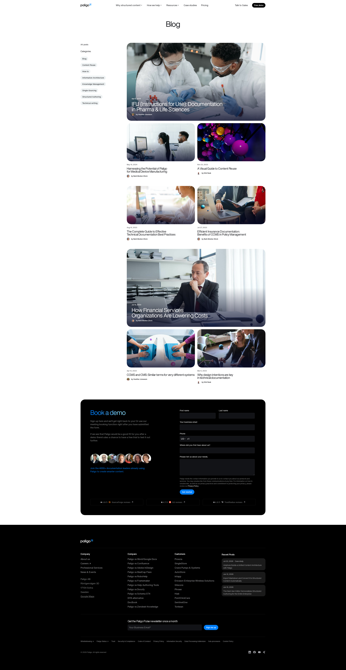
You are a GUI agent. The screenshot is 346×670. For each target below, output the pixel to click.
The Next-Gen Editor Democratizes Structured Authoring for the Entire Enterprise (242, 592)
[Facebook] (254, 652)
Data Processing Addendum (195, 641)
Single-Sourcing (89, 90)
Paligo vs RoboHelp (137, 576)
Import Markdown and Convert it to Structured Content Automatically (242, 579)
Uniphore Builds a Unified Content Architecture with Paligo (242, 566)
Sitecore (179, 585)
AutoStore (180, 572)
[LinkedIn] (249, 652)
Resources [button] (171, 5)
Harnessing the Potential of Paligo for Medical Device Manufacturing (147, 170)
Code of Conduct (144, 641)
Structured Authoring (91, 96)
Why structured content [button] (128, 5)
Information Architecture (93, 77)
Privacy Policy (193, 486)
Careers (85, 563)
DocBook (132, 602)
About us (85, 559)
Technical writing (89, 103)
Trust (113, 641)
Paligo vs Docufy (136, 589)
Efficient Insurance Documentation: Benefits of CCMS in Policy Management (221, 233)
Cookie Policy (228, 641)
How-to (85, 71)
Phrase (178, 589)
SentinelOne (181, 602)
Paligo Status (102, 641)
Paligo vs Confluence (138, 563)
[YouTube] (259, 652)
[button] (161, 142)
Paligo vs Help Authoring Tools (143, 585)
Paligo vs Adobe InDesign (140, 567)
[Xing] (264, 652)
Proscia (178, 559)
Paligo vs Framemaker (139, 580)
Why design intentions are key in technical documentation (215, 376)
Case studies (190, 5)
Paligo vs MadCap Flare (140, 572)
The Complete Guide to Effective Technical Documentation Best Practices (151, 233)
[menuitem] (129, 5)
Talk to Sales (241, 5)
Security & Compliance (126, 641)
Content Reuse (88, 65)
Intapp (178, 576)
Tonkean (179, 606)
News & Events (88, 572)
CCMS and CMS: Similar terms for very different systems (160, 375)
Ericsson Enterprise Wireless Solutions (194, 580)
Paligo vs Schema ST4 (139, 593)
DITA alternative (136, 598)
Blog (84, 58)
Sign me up (211, 627)
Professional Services (91, 567)
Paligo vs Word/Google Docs (142, 559)
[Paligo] (86, 5)
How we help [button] (153, 5)
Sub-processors (214, 641)
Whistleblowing (86, 641)
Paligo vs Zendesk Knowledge (143, 606)
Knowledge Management (93, 84)
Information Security (174, 641)
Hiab (177, 593)
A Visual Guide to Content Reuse (217, 168)
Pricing (204, 5)
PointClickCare (182, 598)
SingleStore (181, 563)
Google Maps (87, 596)
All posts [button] (84, 44)
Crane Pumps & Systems (187, 567)
